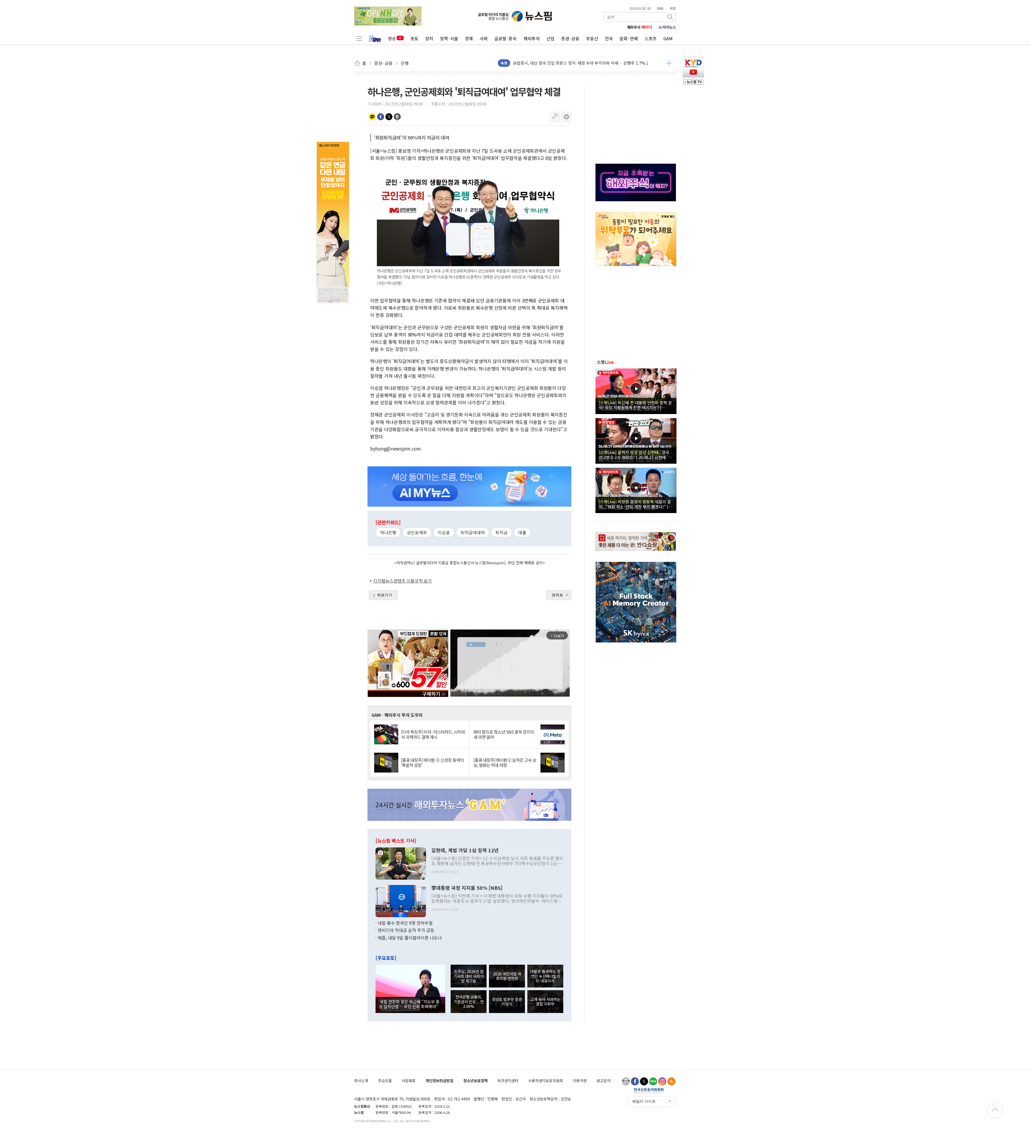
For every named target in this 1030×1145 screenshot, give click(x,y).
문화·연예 (629, 38)
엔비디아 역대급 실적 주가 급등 (406, 930)
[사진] (401, 862)
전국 (609, 38)
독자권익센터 (507, 1080)
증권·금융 (570, 38)
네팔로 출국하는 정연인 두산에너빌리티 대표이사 (545, 975)
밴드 (397, 116)
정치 (429, 38)
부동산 (592, 38)
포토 (414, 38)
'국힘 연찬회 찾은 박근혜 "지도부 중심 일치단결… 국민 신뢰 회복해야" (409, 1004)
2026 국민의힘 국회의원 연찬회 (507, 976)
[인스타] (662, 1081)
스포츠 (651, 38)
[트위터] (644, 1081)
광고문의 (603, 1080)
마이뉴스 (667, 27)
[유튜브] (626, 1081)
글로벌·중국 (505, 38)
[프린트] (566, 117)
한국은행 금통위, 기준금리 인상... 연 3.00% (469, 1001)
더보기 (668, 63)
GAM (668, 38)
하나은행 (388, 532)
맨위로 (557, 595)
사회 (484, 38)
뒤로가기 (384, 595)
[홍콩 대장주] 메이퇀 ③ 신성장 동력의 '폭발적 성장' (432, 763)
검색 (670, 17)
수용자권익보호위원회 (545, 1080)
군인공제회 (417, 532)
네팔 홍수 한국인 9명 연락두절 (405, 923)
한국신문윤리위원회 (649, 1090)
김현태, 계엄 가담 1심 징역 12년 (465, 850)
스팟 (605, 362)
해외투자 (532, 38)
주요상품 (385, 1080)
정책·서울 (449, 38)
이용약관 (580, 1080)
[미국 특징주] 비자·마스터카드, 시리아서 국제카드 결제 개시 (433, 734)
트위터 (388, 116)
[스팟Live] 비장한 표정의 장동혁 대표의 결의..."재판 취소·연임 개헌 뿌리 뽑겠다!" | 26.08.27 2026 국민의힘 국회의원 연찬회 (635, 504)
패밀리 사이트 (644, 1101)
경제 (469, 38)
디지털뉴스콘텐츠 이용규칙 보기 (402, 580)
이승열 (444, 532)
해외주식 (639, 27)
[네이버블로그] (653, 1081)
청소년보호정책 (475, 1080)
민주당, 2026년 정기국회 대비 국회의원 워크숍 (469, 975)
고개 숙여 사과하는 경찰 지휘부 (545, 1001)
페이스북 (380, 116)
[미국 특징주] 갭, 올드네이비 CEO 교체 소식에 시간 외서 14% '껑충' (570, 63)
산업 (550, 38)
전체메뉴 (359, 38)
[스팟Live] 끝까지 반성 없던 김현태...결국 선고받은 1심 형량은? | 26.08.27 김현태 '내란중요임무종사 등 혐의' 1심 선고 (635, 454)
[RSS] (671, 1081)
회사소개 (361, 1080)
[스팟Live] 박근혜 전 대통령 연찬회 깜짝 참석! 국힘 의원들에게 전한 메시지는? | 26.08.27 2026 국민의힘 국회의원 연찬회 (635, 405)
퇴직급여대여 (473, 532)
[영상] (635, 390)
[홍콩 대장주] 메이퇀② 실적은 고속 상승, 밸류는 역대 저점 (504, 763)
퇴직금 (501, 532)
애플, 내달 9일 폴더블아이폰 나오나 (410, 938)
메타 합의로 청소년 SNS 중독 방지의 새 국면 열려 (503, 734)
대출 (522, 532)
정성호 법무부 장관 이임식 (507, 1001)
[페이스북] (635, 1081)
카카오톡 (372, 116)
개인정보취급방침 (439, 1080)
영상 (392, 38)
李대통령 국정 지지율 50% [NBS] (467, 888)
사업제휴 (408, 1080)
